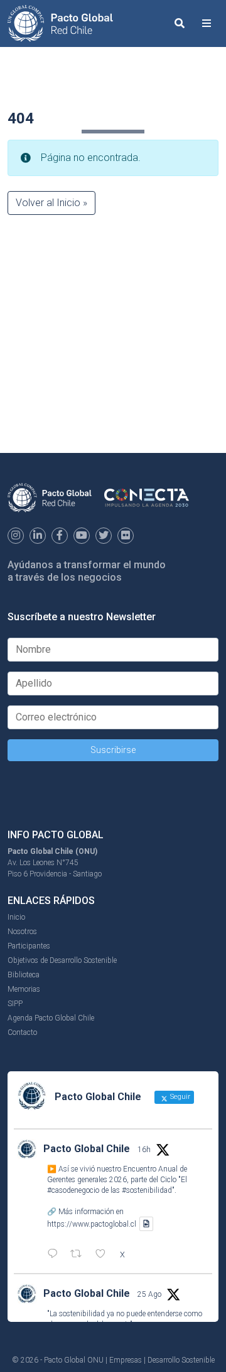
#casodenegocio (73, 1190)
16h (144, 1149)
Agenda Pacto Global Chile (51, 1018)
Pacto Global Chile (86, 1149)
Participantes (29, 946)
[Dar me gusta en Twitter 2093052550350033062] (104, 1255)
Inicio (16, 917)
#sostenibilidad (147, 1190)
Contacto (22, 1032)
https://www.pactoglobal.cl (91, 1224)
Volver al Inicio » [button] (51, 203)
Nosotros (22, 931)
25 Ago (149, 1294)
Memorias (24, 989)
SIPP (15, 1003)
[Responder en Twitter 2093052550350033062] (55, 1255)
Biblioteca (24, 974)
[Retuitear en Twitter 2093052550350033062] (79, 1255)
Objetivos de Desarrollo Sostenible (62, 960)
